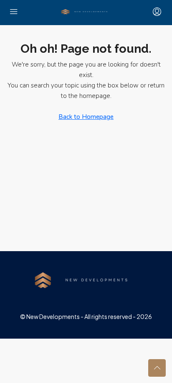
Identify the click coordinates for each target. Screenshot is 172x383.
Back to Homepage (86, 117)
